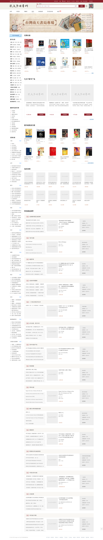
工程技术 (12, 84)
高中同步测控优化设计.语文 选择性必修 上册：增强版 (52, 184)
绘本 (17, 77)
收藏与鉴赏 (12, 99)
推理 (13, 42)
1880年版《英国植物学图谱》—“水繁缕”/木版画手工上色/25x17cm (35, 293)
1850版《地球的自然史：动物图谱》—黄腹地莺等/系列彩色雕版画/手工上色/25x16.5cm (35, 285)
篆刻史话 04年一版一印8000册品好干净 (33, 271)
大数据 (19, 87)
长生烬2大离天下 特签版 (16, 155)
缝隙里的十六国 (15, 221)
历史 (11, 49)
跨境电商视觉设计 (15, 282)
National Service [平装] (30, 396)
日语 (20, 47)
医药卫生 (12, 92)
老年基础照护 (14, 349)
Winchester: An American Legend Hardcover (34, 399)
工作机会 (70, 537)
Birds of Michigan (29, 241)
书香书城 (13, 124)
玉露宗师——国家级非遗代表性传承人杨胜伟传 (52, 68)
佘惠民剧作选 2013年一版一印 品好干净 (33, 442)
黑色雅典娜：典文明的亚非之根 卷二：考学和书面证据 (89, 184)
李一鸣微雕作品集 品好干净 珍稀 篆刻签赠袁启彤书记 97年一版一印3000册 (34, 263)
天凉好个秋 (26, 67)
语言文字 (12, 47)
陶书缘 (13, 117)
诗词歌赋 (18, 44)
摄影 (18, 54)
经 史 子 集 (17, 96)
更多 (20, 140)
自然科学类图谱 (33, 280)
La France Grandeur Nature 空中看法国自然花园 (34, 416)
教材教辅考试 (13, 101)
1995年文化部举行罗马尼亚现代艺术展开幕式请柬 (35, 455)
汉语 (15, 47)
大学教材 (18, 101)
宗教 (11, 66)
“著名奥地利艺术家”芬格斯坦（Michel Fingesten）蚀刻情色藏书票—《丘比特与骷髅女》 (34, 221)
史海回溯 (31, 494)
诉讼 (19, 58)
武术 (18, 82)
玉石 (20, 99)
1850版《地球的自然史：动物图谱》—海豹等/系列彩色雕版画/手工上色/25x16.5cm (34, 290)
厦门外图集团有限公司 (16, 121)
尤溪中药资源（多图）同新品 (31, 369)
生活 (11, 80)
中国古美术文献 (33, 472)
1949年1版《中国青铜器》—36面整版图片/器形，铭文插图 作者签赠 (34, 482)
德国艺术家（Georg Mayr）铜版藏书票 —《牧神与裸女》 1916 (34, 229)
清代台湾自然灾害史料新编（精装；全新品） (34, 500)
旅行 (13, 80)
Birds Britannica (29, 247)
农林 (18, 89)
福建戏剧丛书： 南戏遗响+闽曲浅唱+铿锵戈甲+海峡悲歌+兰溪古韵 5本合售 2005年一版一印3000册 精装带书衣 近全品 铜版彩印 (34, 445)
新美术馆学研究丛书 (15, 248)
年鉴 (19, 94)
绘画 (13, 54)
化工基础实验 (14, 337)
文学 (11, 44)
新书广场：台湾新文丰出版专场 (86, 31)
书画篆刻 (17, 99)
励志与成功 (18, 63)
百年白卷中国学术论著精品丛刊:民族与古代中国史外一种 (76, 184)
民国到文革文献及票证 (35, 451)
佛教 (13, 66)
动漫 (21, 54)
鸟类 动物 (31, 238)
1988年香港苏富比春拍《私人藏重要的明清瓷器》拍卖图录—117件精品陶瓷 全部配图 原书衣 (35, 485)
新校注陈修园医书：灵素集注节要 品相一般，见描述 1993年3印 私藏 (35, 381)
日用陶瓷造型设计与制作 (16, 245)
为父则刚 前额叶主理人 (64, 67)
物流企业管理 (87, 200)
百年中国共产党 (33, 344)
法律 (11, 58)
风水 (21, 66)
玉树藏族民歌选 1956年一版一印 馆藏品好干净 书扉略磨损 (34, 440)
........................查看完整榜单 (87, 163)
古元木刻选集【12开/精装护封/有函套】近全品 (34, 265)
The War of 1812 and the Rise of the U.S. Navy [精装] (34, 394)
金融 (13, 68)
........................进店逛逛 (88, 119)
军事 (11, 61)
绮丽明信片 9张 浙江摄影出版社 (32, 338)
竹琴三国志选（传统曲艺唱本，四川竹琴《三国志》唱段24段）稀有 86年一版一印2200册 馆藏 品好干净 (35, 434)
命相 (18, 66)
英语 (18, 47)
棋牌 (16, 82)
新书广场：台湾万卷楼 (86, 26)
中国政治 (14, 56)
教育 (11, 73)
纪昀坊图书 (14, 126)
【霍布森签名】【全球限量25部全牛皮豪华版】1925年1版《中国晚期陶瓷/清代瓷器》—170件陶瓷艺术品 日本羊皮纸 (35, 477)
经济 (11, 68)
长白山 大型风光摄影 (30, 423)
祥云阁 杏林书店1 (15, 119)
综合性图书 (12, 94)
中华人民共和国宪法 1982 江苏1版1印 (33, 351)
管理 (11, 75)
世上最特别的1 (14, 198)
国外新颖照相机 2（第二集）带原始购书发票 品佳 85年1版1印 (35, 330)
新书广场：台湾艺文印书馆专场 (86, 16)
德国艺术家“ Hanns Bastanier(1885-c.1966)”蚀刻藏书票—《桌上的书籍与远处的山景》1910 (34, 223)
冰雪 (21, 82)
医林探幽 (31, 366)
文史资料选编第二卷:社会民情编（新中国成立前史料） (35, 498)
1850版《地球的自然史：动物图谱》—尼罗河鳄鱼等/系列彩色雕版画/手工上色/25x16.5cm (35, 287)
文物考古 (14, 49)
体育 (11, 82)
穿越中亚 (74, 67)
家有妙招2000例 (27, 200)
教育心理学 (19, 73)
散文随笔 (14, 44)
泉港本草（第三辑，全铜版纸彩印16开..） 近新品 (34, 376)
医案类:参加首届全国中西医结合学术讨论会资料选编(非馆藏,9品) (35, 525)
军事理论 (14, 61)
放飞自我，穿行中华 (34, 323)
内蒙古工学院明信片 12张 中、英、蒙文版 (33, 335)
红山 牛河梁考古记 (15, 222)
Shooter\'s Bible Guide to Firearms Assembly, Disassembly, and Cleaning (34, 403)
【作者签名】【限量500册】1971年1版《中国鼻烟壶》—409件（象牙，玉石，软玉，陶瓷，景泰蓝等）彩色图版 (34, 488)
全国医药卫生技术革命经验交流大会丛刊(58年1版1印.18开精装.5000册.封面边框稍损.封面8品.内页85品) (35, 519)
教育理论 (14, 73)
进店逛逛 (83, 230)
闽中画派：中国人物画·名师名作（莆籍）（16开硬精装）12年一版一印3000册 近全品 (34, 269)
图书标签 (83, 537)
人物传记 (18, 49)
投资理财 (19, 68)
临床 (18, 92)
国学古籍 (12, 96)
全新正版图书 (14, 147)
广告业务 (65, 537)
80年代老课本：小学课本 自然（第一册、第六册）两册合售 (34, 333)
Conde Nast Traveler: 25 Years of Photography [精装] (35, 418)
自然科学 (12, 89)
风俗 (13, 51)
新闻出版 (18, 70)
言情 (16, 42)
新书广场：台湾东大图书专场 (86, 20)
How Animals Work (29, 250)
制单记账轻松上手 (63, 200)
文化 (15, 70)
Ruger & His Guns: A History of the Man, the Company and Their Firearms (34, 391)
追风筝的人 (74, 156)
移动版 (74, 537)
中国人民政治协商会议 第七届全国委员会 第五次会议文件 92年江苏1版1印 (34, 357)
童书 (11, 77)
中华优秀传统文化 (15, 329)
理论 (15, 92)
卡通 (20, 77)
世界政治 (18, 56)
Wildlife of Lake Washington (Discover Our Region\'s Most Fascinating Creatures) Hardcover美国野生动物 (34, 253)
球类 (13, 82)
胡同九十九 (28, 412)
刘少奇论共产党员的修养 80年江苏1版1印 (33, 353)
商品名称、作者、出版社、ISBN (43, 6)
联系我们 (52, 537)
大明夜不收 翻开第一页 (16, 167)
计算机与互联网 (13, 87)
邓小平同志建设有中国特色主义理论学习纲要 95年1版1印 (35, 349)
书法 (16, 54)
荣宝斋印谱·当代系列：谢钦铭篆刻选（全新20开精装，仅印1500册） (34, 275)
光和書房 (13, 110)
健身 (21, 80)
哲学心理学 (12, 63)
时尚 (16, 80)
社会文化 (12, 70)
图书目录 (78, 537)
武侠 (18, 42)
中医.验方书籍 (32, 515)
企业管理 (18, 75)
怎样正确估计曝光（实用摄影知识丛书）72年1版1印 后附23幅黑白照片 (34, 327)
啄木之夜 (13, 159)
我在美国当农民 (87, 156)
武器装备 (18, 61)
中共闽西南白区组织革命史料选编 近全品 (33, 508)
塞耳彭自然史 (14, 181)
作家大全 (92, 537)
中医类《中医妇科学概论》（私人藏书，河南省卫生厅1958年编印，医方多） (34, 531)
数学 (15, 89)
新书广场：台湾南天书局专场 (86, 24)
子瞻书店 (13, 123)
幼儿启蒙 (14, 77)
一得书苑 (13, 112)
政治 (11, 56)
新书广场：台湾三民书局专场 (86, 22)
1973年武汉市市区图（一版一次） (32, 457)
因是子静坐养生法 (15, 310)
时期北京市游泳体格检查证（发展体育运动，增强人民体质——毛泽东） (34, 467)
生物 (20, 89)
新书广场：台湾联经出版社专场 (86, 29)
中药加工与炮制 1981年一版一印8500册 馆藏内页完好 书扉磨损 (35, 373)
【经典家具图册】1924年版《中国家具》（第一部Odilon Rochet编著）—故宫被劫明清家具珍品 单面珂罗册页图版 (35, 480)
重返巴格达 (87, 138)
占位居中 (18, 6)
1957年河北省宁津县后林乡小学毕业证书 (33, 460)
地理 (11, 51)
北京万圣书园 (14, 130)
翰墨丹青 (31, 259)
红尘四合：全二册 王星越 (16, 154)
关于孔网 (48, 537)
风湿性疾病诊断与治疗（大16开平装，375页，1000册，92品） (34, 528)
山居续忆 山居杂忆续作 (16, 179)
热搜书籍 (87, 537)
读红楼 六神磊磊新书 (88, 67)
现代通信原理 (14, 353)
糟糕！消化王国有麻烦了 (16, 191)
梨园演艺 (31, 430)
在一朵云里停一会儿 (15, 243)
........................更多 (89, 73)
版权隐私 (61, 537)
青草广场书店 (14, 178)
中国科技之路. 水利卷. (52, 138)
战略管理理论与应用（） (16, 291)
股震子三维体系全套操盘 (16, 315)
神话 (16, 66)
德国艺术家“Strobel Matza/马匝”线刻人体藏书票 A (35, 232)
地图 (20, 51)
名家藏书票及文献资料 (35, 216)
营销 (16, 68)
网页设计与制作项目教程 (16, 322)
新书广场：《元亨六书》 (86, 17)
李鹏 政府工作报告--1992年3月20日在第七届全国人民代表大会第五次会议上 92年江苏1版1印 (34, 360)
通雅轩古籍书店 (15, 114)
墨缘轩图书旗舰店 (15, 128)
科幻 (21, 42)
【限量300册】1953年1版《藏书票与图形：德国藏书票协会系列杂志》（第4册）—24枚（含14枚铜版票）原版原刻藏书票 (34, 226)
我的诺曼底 (38, 156)
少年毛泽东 (14, 145)
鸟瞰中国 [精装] (28, 420)
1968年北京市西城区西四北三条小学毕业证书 (34, 463)
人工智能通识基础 (15, 351)
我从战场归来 (62, 138)
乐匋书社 (13, 116)
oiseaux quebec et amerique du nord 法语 (34, 244)
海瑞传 (13, 214)
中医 (20, 92)
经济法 (16, 58)
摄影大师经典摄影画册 (35, 408)
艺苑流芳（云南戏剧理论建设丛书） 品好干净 (34, 436)
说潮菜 (13, 301)
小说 (11, 42)
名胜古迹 (16, 51)
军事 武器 (31, 387)
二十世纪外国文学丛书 (35, 302)
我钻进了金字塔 (75, 138)
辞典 (16, 94)
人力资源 (14, 75)
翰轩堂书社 (14, 131)
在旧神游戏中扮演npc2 (16, 157)
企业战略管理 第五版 (15, 255)
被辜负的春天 (14, 169)
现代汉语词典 (50, 156)
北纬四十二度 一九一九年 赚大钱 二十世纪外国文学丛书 (34, 306)
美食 (18, 80)
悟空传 (13, 143)
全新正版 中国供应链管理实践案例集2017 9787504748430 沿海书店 (28, 184)
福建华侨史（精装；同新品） (31, 503)
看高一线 (13, 267)
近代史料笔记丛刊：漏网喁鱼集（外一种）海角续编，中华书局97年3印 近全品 (34, 507)
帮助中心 (57, 537)
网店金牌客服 (14, 332)
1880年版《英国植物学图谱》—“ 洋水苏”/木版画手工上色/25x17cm (34, 296)
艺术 (11, 54)
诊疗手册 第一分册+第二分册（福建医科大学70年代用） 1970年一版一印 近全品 (34, 379)
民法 (13, 58)
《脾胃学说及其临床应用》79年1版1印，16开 (34, 521)
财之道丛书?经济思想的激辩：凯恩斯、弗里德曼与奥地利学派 (76, 50)
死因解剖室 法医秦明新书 (16, 152)
